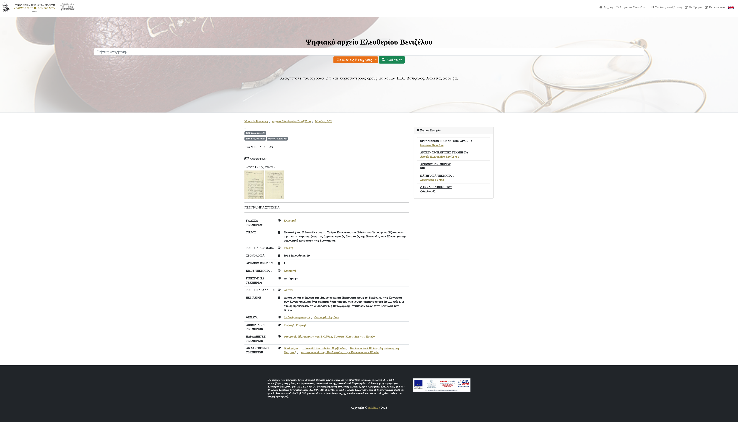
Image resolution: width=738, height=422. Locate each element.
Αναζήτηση (393, 60)
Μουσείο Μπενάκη (256, 121)
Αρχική (607, 7)
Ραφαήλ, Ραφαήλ (295, 325)
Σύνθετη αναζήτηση (668, 7)
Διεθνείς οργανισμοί (297, 317)
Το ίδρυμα (695, 7)
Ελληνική (290, 220)
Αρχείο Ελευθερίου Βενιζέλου (291, 121)
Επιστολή (290, 270)
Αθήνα (288, 290)
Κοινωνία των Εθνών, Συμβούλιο (324, 348)
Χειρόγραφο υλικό (432, 179)
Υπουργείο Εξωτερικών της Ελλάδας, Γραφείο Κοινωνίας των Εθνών (329, 336)
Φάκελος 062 (323, 121)
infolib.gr (374, 407)
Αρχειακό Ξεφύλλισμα (633, 7)
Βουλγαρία (291, 348)
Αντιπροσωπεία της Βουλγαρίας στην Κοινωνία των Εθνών (340, 352)
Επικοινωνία (716, 7)
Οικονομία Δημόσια (326, 317)
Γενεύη (288, 248)
